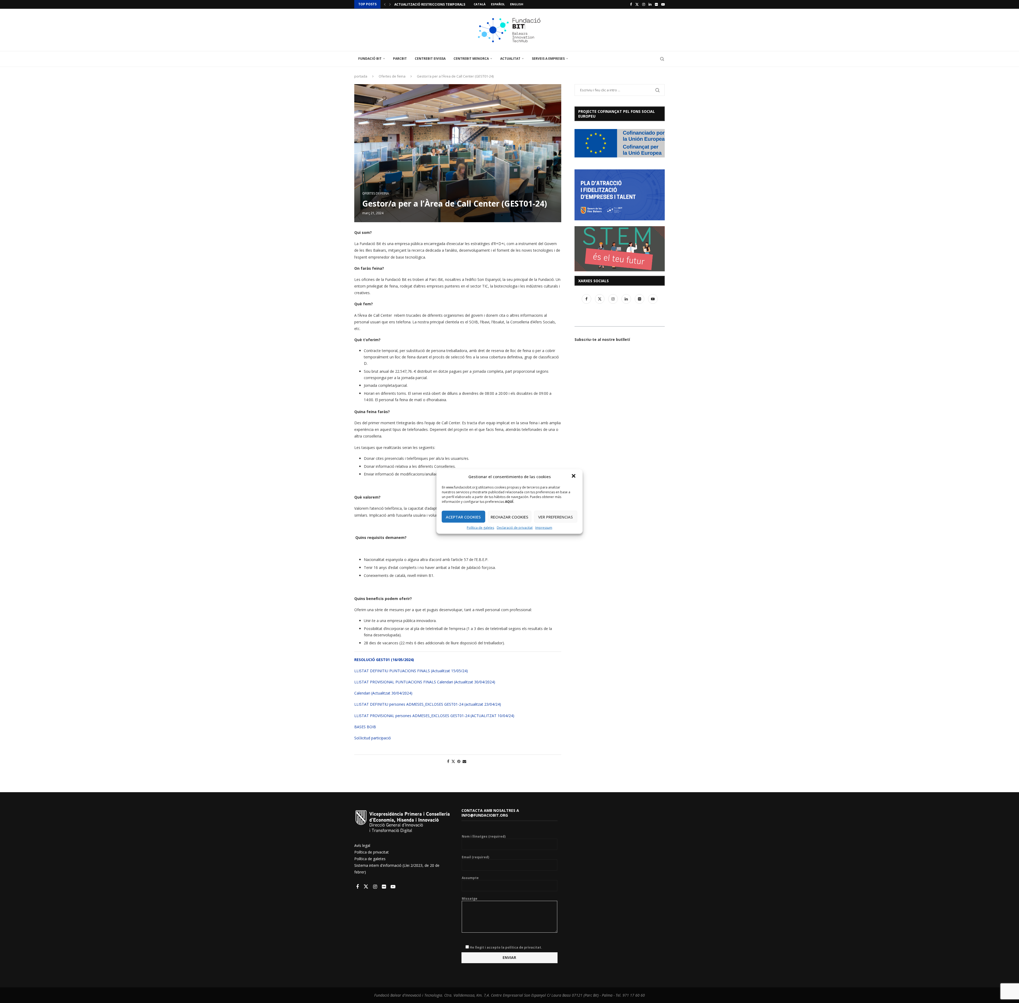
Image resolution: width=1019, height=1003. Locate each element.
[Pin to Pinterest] (458, 761)
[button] (574, 476)
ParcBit (400, 58)
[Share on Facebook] (448, 761)
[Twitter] (637, 4)
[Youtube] (663, 4)
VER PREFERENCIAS (555, 516)
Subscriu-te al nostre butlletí (602, 339)
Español (498, 4)
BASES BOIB (365, 726)
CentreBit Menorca (471, 58)
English (516, 4)
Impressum (543, 527)
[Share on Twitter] (453, 761)
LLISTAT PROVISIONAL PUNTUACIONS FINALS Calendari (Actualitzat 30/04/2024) (424, 681)
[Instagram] (643, 4)
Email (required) (475, 857)
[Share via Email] (464, 761)
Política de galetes (480, 527)
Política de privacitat (371, 852)
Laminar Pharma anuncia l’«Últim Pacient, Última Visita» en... (450, 4)
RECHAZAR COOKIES (509, 516)
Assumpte (470, 878)
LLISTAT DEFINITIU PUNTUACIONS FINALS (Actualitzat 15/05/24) (411, 670)
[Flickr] (656, 4)
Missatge (469, 899)
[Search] (662, 59)
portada (360, 76)
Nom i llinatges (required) (484, 836)
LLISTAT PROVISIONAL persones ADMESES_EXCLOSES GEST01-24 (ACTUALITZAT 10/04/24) (434, 715)
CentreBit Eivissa (430, 58)
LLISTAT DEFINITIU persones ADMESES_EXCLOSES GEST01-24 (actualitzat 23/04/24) (427, 704)
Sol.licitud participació (372, 737)
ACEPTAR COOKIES (463, 516)
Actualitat (510, 58)
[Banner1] (620, 143)
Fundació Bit (370, 58)
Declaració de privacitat (515, 527)
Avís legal (362, 845)
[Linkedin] (650, 4)
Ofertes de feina (392, 76)
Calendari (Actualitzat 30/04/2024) (383, 693)
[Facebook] (631, 4)
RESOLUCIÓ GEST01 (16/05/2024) (384, 659)
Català (480, 4)
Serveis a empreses (548, 58)
